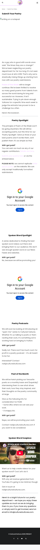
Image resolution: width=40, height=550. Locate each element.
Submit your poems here (12, 156)
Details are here (27, 151)
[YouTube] (22, 539)
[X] (18, 539)
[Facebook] (14, 539)
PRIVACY (29, 534)
